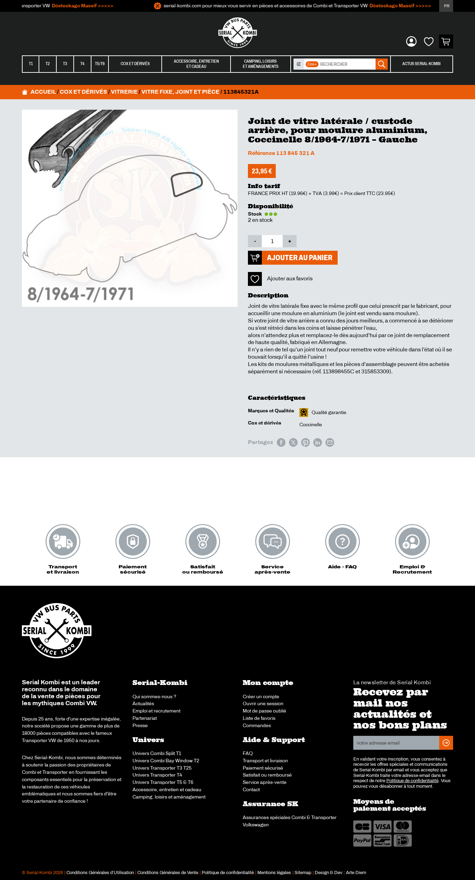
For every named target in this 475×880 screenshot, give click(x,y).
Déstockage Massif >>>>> (72, 5)
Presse (140, 725)
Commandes (257, 725)
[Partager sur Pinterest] (305, 442)
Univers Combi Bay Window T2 (165, 760)
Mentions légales (274, 872)
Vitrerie (124, 92)
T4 (82, 63)
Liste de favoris (259, 718)
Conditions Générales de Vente (167, 872)
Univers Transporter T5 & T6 (162, 782)
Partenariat (144, 718)
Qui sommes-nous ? (154, 696)
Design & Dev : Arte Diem (340, 872)
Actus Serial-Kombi (421, 63)
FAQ (248, 753)
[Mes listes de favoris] (429, 41)
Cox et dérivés (135, 63)
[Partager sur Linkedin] (317, 442)
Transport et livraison (265, 760)
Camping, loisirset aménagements (261, 64)
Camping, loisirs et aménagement (169, 797)
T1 (31, 63)
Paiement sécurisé (263, 768)
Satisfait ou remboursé (267, 775)
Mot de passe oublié (264, 711)
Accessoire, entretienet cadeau (196, 64)
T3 (65, 63)
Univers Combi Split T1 (156, 753)
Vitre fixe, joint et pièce (180, 92)
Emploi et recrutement (156, 711)
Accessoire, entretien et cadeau (166, 789)
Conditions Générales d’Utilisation (100, 872)
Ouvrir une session (263, 703)
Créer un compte (261, 696)
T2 (48, 63)
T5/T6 (100, 63)
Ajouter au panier (299, 257)
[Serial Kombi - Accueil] (237, 33)
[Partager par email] (329, 442)
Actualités (143, 703)
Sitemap (303, 872)
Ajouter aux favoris (290, 278)
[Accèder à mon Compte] (411, 41)
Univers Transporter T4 (157, 775)
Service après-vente (265, 782)
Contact (251, 789)
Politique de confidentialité (412, 780)
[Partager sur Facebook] (281, 442)
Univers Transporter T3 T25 (162, 768)
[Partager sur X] (293, 442)
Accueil (43, 92)
